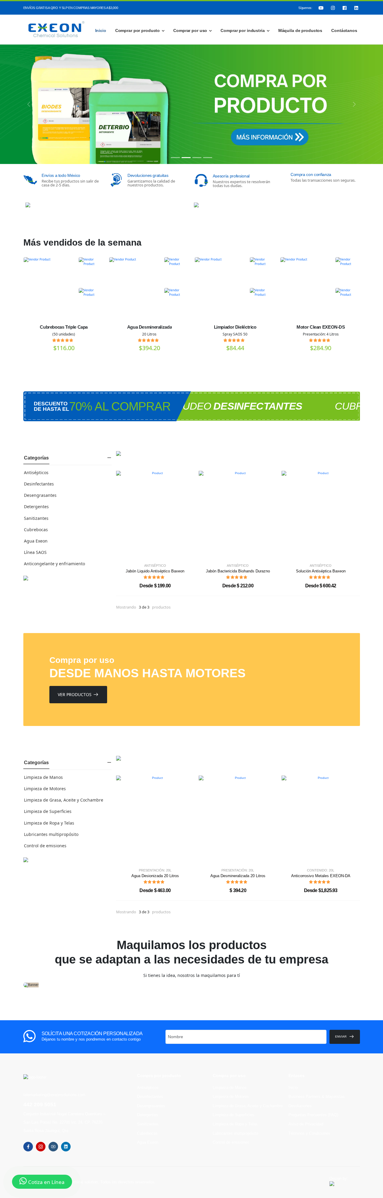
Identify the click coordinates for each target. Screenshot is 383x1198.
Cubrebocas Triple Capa (64, 327)
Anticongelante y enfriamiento (54, 563)
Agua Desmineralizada (149, 327)
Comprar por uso (190, 30)
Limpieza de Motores (45, 788)
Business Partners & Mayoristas (316, 1096)
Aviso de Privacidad (305, 1124)
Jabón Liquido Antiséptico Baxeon (155, 571)
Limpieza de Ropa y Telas (49, 823)
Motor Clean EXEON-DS (321, 327)
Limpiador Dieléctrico (235, 327)
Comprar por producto (137, 30)
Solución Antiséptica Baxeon (321, 571)
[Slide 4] (207, 157)
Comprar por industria (243, 30)
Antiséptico (155, 565)
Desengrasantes (40, 495)
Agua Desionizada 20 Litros (155, 876)
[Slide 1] (175, 157)
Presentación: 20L (155, 870)
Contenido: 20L (320, 870)
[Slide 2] (186, 157)
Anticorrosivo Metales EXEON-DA (320, 876)
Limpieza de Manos (43, 777)
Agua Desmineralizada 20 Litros (237, 876)
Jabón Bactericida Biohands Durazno (238, 571)
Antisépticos (36, 472)
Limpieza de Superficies (48, 811)
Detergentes (36, 506)
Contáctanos (344, 30)
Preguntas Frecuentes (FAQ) (313, 1115)
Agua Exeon (36, 541)
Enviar (340, 1036)
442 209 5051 (39, 1104)
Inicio (100, 30)
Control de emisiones (45, 845)
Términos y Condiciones (309, 1133)
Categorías (36, 457)
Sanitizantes (36, 518)
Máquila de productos (300, 30)
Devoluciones (300, 1106)
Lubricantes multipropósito (51, 834)
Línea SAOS (35, 552)
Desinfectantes (39, 484)
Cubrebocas (36, 529)
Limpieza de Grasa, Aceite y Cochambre (63, 800)
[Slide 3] (196, 157)
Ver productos (75, 694)
